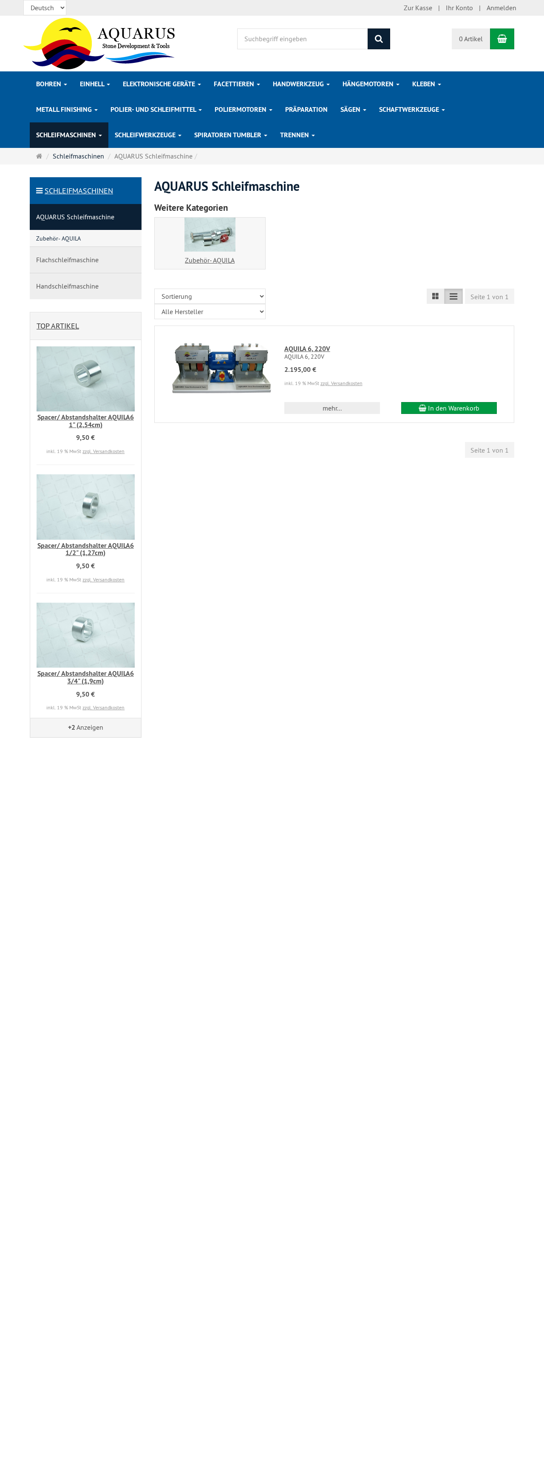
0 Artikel (471, 38)
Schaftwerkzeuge (410, 109)
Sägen (351, 109)
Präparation (306, 109)
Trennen (295, 134)
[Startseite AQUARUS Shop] (99, 42)
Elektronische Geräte (160, 83)
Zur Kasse (418, 7)
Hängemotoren (369, 83)
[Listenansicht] (436, 296)
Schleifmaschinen (67, 134)
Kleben (424, 83)
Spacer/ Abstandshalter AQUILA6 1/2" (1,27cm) (85, 549)
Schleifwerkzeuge (146, 134)
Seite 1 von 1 (489, 296)
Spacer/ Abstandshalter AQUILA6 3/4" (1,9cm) (85, 677)
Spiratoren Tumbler (228, 134)
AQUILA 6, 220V (307, 348)
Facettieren (235, 83)
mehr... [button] (332, 408)
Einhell (93, 83)
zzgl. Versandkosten (341, 383)
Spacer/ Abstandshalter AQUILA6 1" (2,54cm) (85, 421)
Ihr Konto (459, 7)
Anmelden (501, 7)
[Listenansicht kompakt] (453, 296)
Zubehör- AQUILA (210, 260)
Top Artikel (58, 326)
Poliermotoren (241, 109)
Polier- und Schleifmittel (154, 109)
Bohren (49, 83)
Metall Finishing (65, 109)
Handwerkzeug (299, 83)
